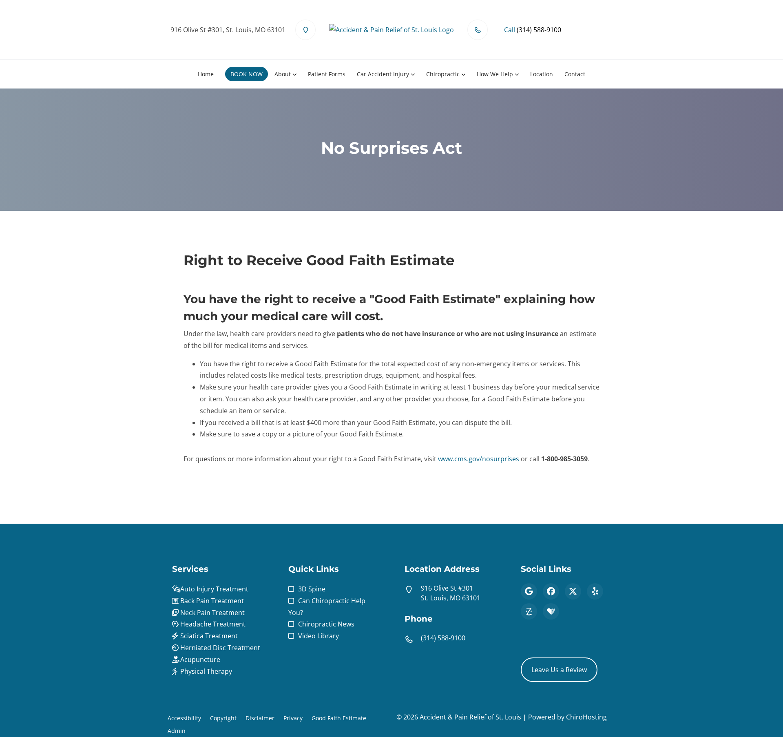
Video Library (318, 635)
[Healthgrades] (551, 611)
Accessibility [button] (184, 718)
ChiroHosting (586, 717)
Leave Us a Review (559, 669)
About (282, 74)
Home (206, 74)
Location (541, 74)
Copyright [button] (223, 718)
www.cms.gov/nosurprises (478, 458)
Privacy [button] (293, 718)
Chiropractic (443, 74)
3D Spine (311, 588)
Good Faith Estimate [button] (339, 718)
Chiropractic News (326, 624)
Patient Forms (326, 74)
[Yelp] (595, 591)
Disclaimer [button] (260, 718)
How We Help (495, 74)
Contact (574, 74)
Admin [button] (177, 731)
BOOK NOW (246, 74)
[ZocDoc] (529, 611)
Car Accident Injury (383, 74)
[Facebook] (551, 591)
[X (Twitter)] (573, 591)
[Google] (529, 591)
